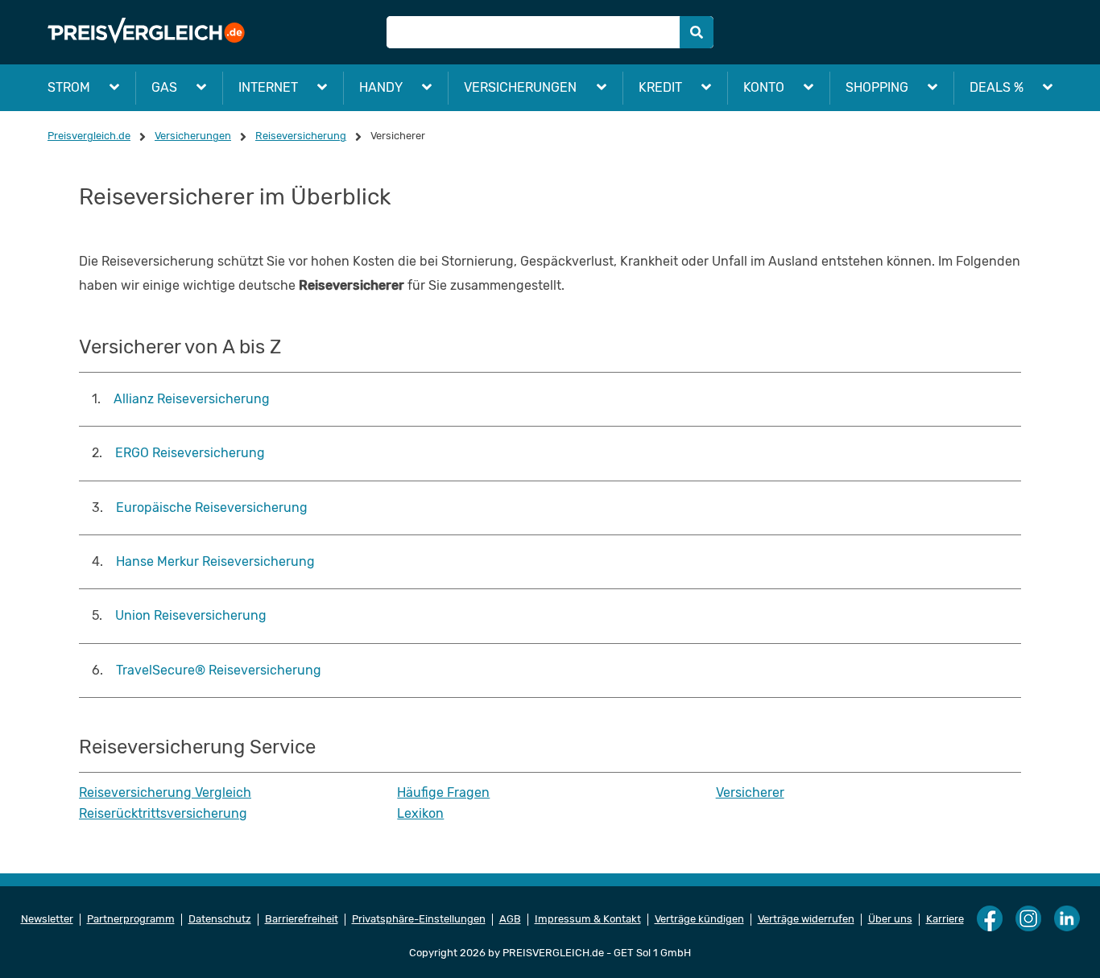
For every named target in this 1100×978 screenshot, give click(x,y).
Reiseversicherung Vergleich (165, 793)
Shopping (877, 87)
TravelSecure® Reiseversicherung (218, 670)
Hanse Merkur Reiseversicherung (215, 561)
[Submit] (696, 32)
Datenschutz (219, 919)
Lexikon (420, 814)
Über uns (890, 919)
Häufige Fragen (443, 793)
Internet (268, 87)
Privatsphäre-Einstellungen (419, 919)
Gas (164, 87)
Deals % (996, 87)
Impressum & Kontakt (588, 919)
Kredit (660, 87)
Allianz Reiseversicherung (192, 398)
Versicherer (750, 793)
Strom (69, 87)
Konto (763, 87)
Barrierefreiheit (301, 919)
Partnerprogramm (131, 919)
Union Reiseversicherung (191, 615)
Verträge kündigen (699, 919)
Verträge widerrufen (806, 919)
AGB (510, 919)
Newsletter (47, 919)
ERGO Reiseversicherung (190, 452)
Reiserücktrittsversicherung (163, 814)
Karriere (945, 919)
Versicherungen (520, 87)
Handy (381, 87)
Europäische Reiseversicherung (212, 507)
